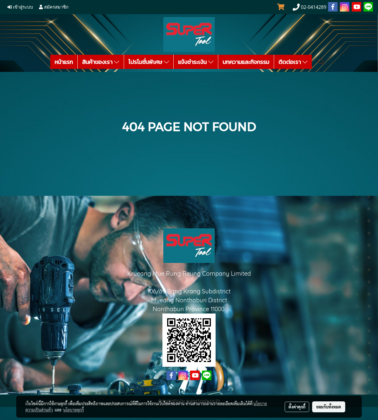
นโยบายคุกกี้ (73, 409)
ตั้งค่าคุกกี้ (297, 406)
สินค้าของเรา (98, 61)
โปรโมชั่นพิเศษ (146, 61)
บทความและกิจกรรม (246, 61)
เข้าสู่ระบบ (22, 7)
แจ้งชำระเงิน (193, 61)
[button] (321, 61)
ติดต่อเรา (290, 61)
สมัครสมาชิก (56, 7)
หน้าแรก (64, 61)
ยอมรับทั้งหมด (328, 406)
